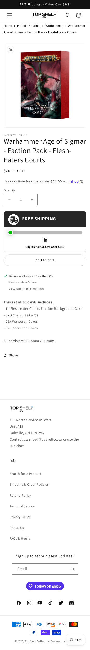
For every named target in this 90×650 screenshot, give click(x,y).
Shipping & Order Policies (29, 484)
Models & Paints (28, 26)
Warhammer (54, 26)
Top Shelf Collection (37, 641)
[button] (9, 15)
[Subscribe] (72, 569)
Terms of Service (22, 506)
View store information (26, 289)
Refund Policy (20, 495)
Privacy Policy (20, 517)
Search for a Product (26, 473)
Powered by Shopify (62, 641)
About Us (17, 528)
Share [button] (13, 355)
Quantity (10, 190)
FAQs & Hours (20, 538)
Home (8, 26)
